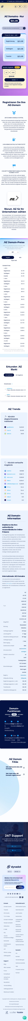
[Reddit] (19, 893)
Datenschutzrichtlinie (14, 1001)
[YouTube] (17, 893)
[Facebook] (8, 893)
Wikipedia (23, 678)
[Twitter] (14, 893)
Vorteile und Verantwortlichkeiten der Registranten (14, 1009)
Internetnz (23, 675)
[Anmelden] (15, 6)
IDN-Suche (9, 583)
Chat (15, 850)
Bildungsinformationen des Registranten (14, 1006)
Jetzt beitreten (20, 887)
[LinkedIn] (12, 893)
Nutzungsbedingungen (14, 1004)
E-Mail (14, 846)
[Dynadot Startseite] (2, 6)
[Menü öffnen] (25, 6)
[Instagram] (10, 893)
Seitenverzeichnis (20, 963)
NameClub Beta (20, 944)
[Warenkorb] (20, 6)
